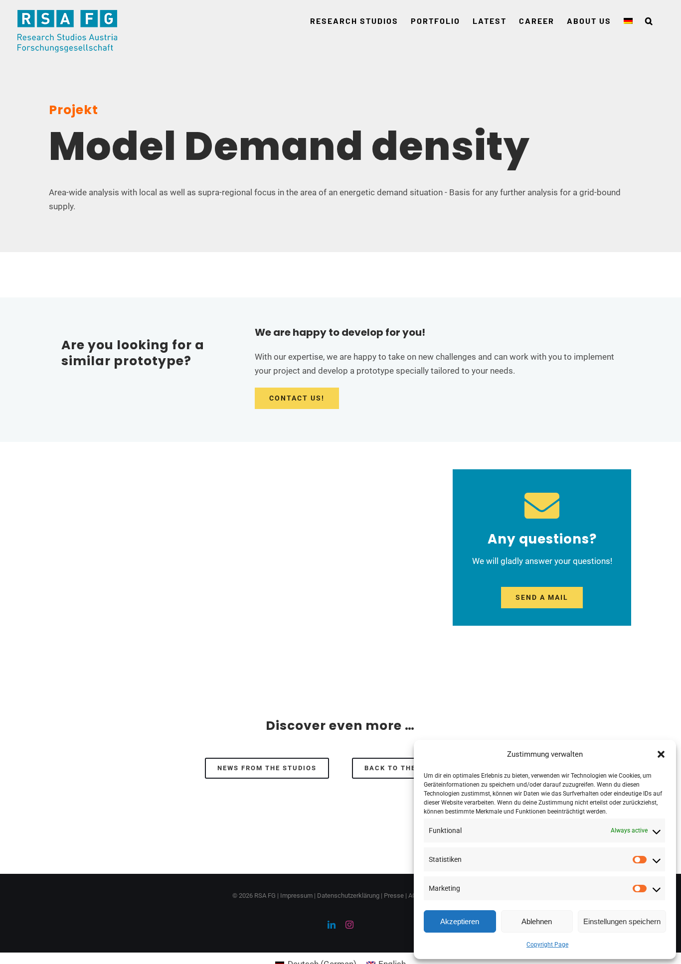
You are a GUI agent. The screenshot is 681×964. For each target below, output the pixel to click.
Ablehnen (536, 921)
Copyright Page (547, 944)
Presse (394, 895)
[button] (661, 754)
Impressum (296, 895)
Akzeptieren (459, 921)
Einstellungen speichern (622, 921)
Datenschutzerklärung (348, 895)
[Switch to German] (628, 21)
